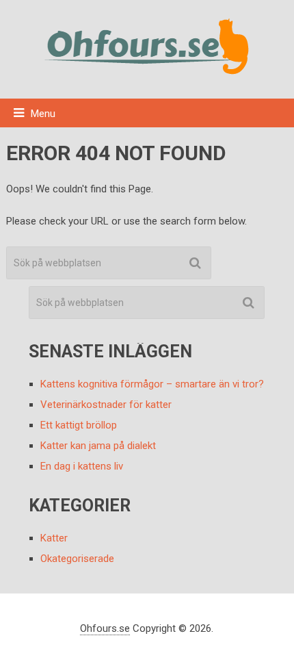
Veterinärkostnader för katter (106, 404)
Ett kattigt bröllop (78, 425)
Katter (54, 538)
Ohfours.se (105, 628)
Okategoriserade (77, 558)
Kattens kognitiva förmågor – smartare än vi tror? (152, 384)
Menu (43, 113)
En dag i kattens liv (81, 466)
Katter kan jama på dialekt (98, 445)
